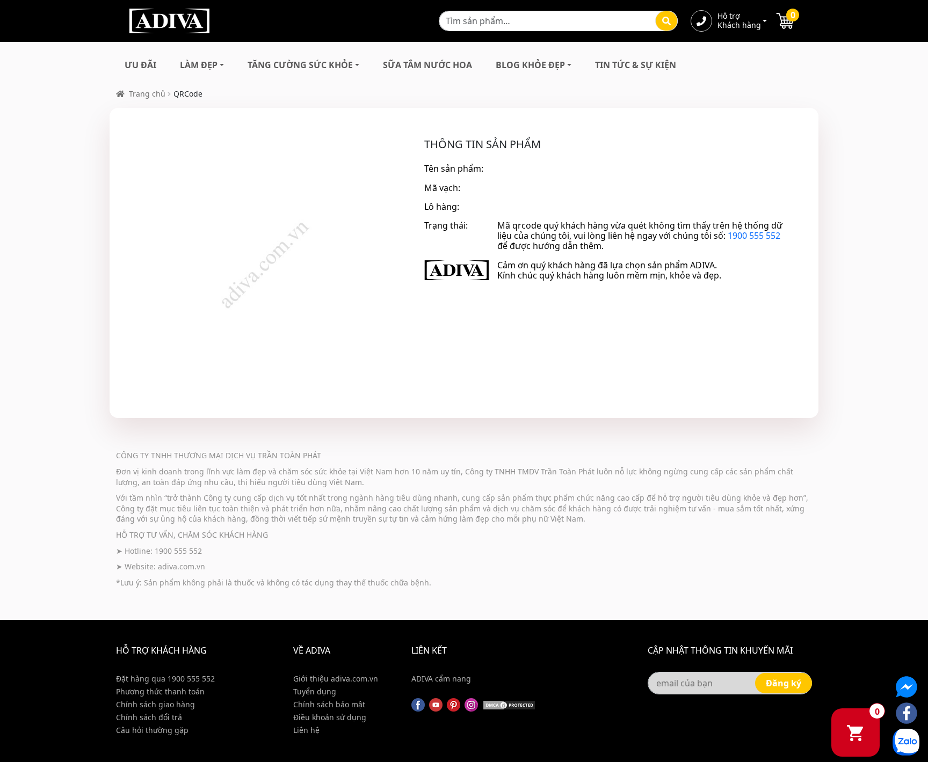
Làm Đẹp (199, 65)
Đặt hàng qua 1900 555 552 (165, 678)
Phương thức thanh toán (160, 691)
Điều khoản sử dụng (329, 717)
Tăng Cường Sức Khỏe (300, 65)
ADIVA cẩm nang (441, 678)
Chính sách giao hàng (155, 704)
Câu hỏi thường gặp (152, 730)
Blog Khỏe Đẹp (530, 65)
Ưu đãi (140, 65)
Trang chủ (147, 94)
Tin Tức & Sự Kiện (635, 65)
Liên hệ (306, 730)
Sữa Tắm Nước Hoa (427, 65)
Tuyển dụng (314, 691)
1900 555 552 (754, 235)
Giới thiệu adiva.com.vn (335, 678)
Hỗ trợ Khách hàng (738, 21)
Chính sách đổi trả (149, 717)
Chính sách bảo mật (329, 704)
